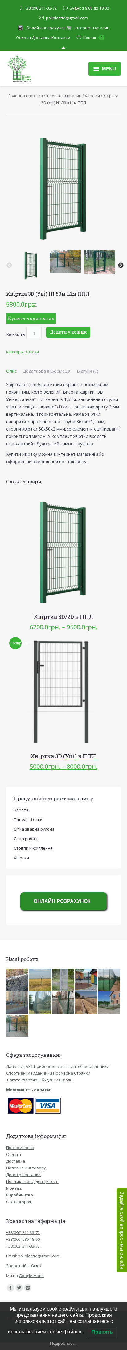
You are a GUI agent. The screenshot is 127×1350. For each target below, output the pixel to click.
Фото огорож (19, 1201)
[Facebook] (10, 1288)
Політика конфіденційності (32, 1181)
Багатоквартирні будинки (32, 1080)
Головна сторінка (26, 95)
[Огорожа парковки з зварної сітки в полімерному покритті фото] (63, 980)
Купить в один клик (31, 318)
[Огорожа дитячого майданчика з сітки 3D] (17, 1002)
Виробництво (19, 1195)
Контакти (60, 37)
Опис (11, 371)
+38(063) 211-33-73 (23, 1246)
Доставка (41, 37)
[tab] (11, 371)
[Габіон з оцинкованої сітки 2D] (17, 980)
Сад (21, 1066)
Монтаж (14, 1188)
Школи (65, 1080)
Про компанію (20, 1147)
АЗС (29, 1066)
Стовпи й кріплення (33, 848)
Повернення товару (26, 1168)
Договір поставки (23, 1174)
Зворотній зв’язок (24, 1265)
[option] (31, 265)
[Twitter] (19, 1288)
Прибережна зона (52, 1066)
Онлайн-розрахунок (46, 27)
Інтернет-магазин (63, 95)
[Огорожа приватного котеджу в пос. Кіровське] (109, 1002)
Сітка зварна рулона (34, 829)
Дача (11, 1066)
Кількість (15, 334)
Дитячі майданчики (90, 1066)
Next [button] (121, 265)
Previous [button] (9, 265)
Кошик (92, 37)
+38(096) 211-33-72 (23, 1232)
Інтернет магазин (92, 27)
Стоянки (82, 1073)
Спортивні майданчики (29, 1073)
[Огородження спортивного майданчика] (109, 980)
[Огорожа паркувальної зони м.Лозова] (63, 1002)
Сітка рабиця (26, 838)
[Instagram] (27, 1288)
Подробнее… (63, 1343)
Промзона (63, 1073)
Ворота (21, 810)
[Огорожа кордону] (40, 980)
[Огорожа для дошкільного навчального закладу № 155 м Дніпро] (17, 1026)
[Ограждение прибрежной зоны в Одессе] (86, 1002)
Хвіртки (92, 95)
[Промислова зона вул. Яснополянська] (40, 1002)
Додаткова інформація (47, 371)
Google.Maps (31, 1275)
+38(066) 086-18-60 (23, 1239)
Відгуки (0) (87, 371)
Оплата (23, 37)
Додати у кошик (68, 332)
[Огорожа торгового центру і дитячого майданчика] (86, 980)
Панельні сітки (28, 819)
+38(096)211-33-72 (40, 8)
